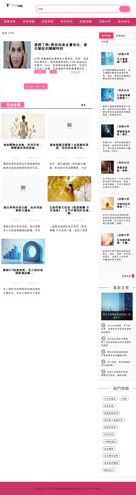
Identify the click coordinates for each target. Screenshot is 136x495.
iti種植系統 (110, 441)
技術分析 (109, 434)
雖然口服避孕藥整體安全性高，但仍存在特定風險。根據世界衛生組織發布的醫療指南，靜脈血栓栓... (117, 110)
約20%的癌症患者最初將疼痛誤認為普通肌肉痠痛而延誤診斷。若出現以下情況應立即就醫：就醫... (117, 219)
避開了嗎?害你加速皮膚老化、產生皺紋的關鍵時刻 (60, 46)
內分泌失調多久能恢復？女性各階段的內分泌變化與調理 (116, 342)
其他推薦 (12, 105)
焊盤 (124, 398)
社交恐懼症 (110, 398)
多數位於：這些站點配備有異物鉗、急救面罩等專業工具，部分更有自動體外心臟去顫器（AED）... (117, 146)
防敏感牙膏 (110, 427)
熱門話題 (106, 35)
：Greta (13, 157)
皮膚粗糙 (40, 71)
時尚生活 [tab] (67, 21)
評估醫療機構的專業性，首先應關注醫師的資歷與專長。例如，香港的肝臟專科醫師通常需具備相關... (117, 74)
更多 (85, 104)
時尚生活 (124, 90)
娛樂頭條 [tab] (86, 21)
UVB (53, 71)
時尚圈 (105, 41)
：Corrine (59, 157)
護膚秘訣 (121, 35)
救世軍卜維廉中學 (113, 419)
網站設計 (109, 470)
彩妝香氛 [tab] (48, 21)
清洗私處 (109, 405)
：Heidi (13, 283)
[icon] (133, 276)
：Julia (59, 220)
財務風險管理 (111, 412)
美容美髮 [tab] (29, 21)
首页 (4, 32)
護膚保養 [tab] (10, 21)
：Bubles (13, 220)
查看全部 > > (78, 71)
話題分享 (124, 53)
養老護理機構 (111, 462)
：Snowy (41, 53)
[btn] (124, 9)
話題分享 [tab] (105, 21)
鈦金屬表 (109, 448)
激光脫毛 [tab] (124, 21)
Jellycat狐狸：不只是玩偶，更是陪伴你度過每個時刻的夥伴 (116, 328)
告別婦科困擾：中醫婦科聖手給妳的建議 (123, 244)
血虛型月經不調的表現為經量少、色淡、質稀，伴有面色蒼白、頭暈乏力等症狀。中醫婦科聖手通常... (117, 255)
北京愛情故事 (111, 455)
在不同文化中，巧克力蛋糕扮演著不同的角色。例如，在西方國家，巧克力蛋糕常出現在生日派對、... (117, 182)
